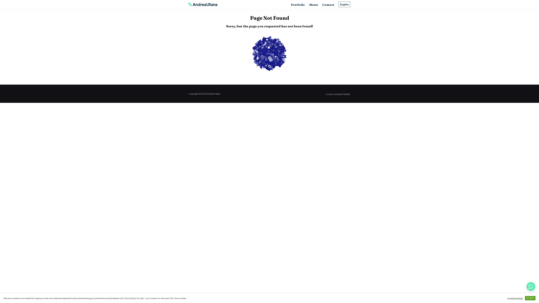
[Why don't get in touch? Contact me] (269, 74)
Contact (328, 4)
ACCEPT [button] (530, 298)
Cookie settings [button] (515, 298)
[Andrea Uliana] (201, 5)
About (313, 4)
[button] (531, 286)
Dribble (346, 94)
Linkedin (338, 94)
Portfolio (298, 4)
